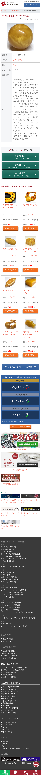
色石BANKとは (8, 639)
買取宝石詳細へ (11, 228)
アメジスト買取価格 (7, 551)
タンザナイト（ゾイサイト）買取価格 (13, 590)
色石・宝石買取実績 (9, 664)
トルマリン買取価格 (7, 597)
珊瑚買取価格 (5, 575)
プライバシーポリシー (8, 746)
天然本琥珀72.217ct (10, 249)
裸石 (14, 65)
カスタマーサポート (9, 718)
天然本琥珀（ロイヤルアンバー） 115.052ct (30, 334)
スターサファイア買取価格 (10, 579)
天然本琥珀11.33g (9, 290)
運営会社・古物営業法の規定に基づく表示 (15, 748)
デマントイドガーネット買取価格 (12, 594)
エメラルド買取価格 (7, 561)
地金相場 (25, 774)
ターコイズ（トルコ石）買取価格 (12, 592)
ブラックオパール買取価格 (10, 610)
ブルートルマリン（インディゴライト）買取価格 (17, 612)
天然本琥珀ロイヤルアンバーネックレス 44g (10, 207)
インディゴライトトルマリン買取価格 (13, 558)
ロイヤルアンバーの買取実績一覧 (21, 367)
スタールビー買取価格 (8, 582)
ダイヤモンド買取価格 (10, 587)
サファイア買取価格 (7, 572)
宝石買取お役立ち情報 (10, 683)
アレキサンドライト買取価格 (10, 554)
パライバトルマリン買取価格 (10, 605)
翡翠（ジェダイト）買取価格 (10, 607)
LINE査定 (5, 774)
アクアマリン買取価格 (8, 547)
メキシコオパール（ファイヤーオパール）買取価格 (18, 618)
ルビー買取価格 (6, 623)
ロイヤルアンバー (19, 60)
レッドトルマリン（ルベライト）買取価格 (15, 626)
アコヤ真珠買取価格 (7, 549)
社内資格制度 (5, 741)
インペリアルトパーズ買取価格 (11, 556)
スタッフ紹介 (7, 641)
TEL (15, 774)
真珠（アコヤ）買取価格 (9, 577)
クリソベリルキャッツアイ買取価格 (13, 567)
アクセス (4, 744)
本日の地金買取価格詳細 (20, 426)
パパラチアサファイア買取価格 (11, 603)
